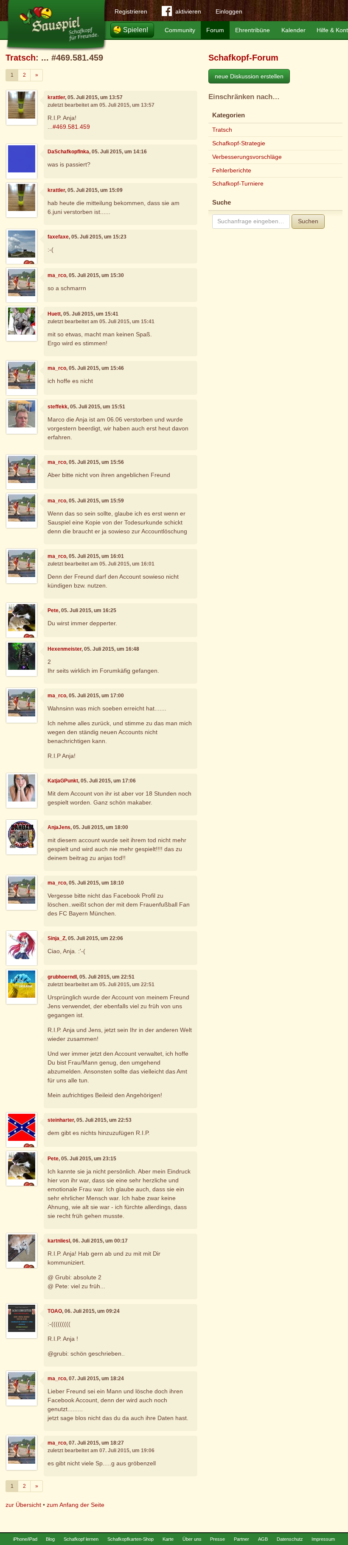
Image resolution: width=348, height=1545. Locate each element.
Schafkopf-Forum (243, 57)
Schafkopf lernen (81, 1539)
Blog (50, 1539)
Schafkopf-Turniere (238, 183)
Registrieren (131, 11)
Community (180, 30)
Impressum (323, 1539)
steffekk (57, 407)
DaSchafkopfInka (68, 152)
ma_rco (57, 275)
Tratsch (21, 57)
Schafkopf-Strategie (238, 143)
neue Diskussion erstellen (249, 76)
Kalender (293, 30)
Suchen (308, 221)
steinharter (61, 1120)
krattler (56, 97)
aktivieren (188, 11)
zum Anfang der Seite (75, 1504)
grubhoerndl (62, 977)
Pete (53, 610)
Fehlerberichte (231, 170)
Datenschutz (290, 1539)
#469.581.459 (71, 126)
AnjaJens (59, 827)
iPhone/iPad (25, 1539)
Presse (217, 1539)
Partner (241, 1539)
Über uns (192, 1539)
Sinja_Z (56, 938)
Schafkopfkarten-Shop (130, 1539)
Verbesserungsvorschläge (247, 156)
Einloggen (229, 11)
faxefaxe (58, 237)
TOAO (55, 1311)
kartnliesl (59, 1241)
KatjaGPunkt (63, 781)
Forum (215, 30)
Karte (168, 1539)
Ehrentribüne (252, 30)
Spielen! (135, 29)
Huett (54, 314)
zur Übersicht (23, 1504)
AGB (263, 1539)
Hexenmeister (64, 649)
